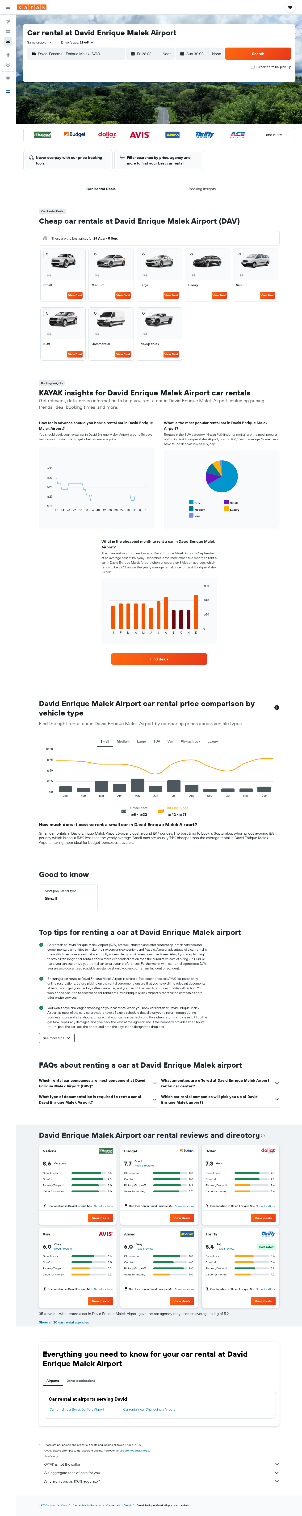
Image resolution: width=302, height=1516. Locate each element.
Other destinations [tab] (81, 1381)
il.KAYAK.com (47, 1505)
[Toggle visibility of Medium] (197, 509)
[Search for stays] (8, 31)
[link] (159, 659)
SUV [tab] (156, 741)
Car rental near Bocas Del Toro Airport (77, 1409)
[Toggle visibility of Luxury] (231, 509)
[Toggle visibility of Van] (194, 515)
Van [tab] (170, 741)
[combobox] (40, 42)
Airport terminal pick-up (273, 67)
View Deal (75, 295)
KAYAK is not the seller (62, 1464)
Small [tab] (105, 741)
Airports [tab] (52, 1381)
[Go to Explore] (8, 55)
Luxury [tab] (213, 741)
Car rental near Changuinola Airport (149, 1409)
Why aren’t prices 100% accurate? (72, 1481)
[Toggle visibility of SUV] (195, 502)
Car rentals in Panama (87, 1505)
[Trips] (8, 78)
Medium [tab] (123, 741)
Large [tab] (141, 741)
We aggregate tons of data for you (72, 1472)
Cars (64, 1505)
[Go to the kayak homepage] (31, 7)
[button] (8, 7)
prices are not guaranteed (132, 1450)
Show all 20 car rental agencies (64, 1322)
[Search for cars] (8, 41)
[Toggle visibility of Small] (231, 502)
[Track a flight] (8, 64)
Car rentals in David (118, 1505)
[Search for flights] (8, 21)
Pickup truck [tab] (190, 741)
